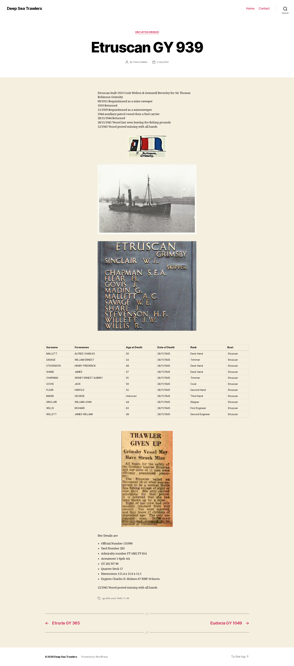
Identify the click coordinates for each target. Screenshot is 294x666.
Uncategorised (147, 32)
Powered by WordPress (94, 656)
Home (250, 8)
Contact (264, 8)
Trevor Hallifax (140, 62)
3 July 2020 (163, 62)
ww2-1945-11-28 (120, 598)
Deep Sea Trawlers (24, 8)
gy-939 (106, 598)
